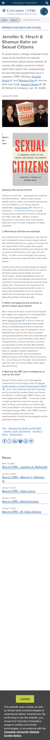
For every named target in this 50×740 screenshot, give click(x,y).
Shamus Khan (27, 80)
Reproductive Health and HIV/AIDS (21, 27)
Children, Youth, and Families (17, 431)
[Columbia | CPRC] (25, 11)
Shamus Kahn (16, 434)
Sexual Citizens (22, 207)
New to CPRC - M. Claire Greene (21, 512)
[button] (3, 3)
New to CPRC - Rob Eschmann (20, 501)
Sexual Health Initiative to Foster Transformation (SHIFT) (24, 385)
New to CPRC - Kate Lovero (18, 491)
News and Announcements (16, 20)
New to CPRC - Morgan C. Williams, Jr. (23, 479)
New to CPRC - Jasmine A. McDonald (24, 467)
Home (4, 20)
